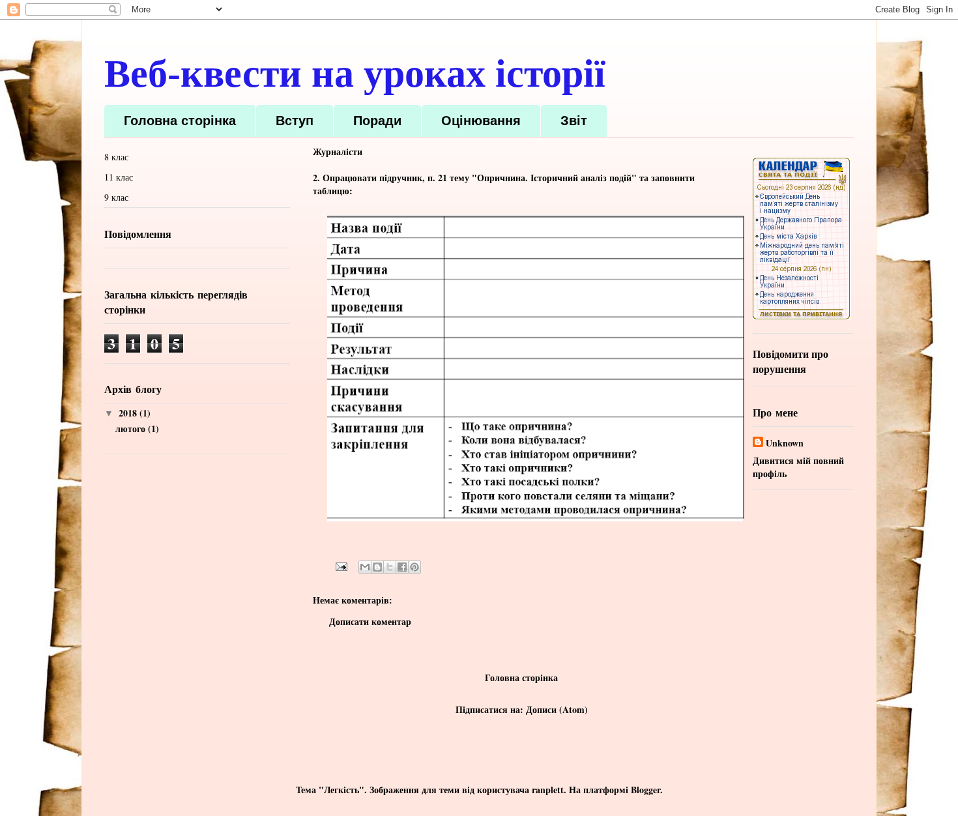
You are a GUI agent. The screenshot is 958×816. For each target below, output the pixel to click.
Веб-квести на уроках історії (354, 73)
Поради (377, 120)
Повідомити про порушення (790, 361)
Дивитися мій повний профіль (798, 467)
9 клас (116, 197)
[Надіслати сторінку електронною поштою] (340, 565)
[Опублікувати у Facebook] (402, 567)
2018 (129, 413)
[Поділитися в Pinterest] (414, 567)
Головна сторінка (180, 120)
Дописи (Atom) (557, 709)
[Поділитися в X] (389, 567)
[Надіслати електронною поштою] (364, 567)
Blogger (645, 789)
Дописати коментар (370, 621)
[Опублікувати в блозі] (377, 567)
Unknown (785, 443)
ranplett (548, 789)
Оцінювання (481, 120)
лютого (131, 428)
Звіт (573, 120)
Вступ (294, 120)
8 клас (116, 157)
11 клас (118, 177)
